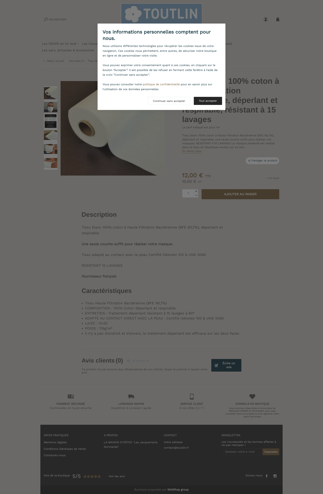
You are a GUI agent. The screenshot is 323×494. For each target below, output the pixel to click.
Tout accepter (208, 100)
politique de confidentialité (161, 84)
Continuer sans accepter (169, 101)
